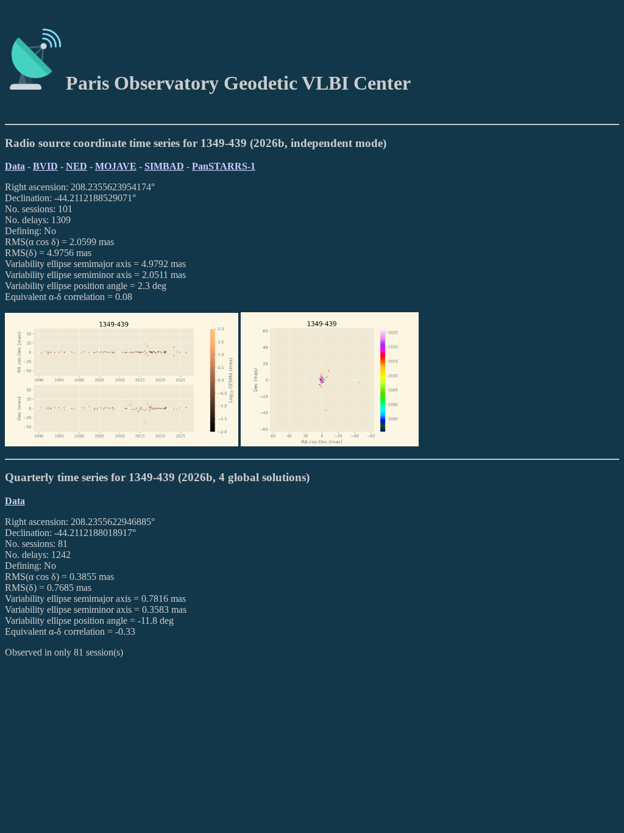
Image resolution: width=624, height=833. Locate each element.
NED (76, 166)
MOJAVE (115, 166)
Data (15, 166)
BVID (45, 166)
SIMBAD (164, 166)
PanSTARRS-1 (223, 166)
